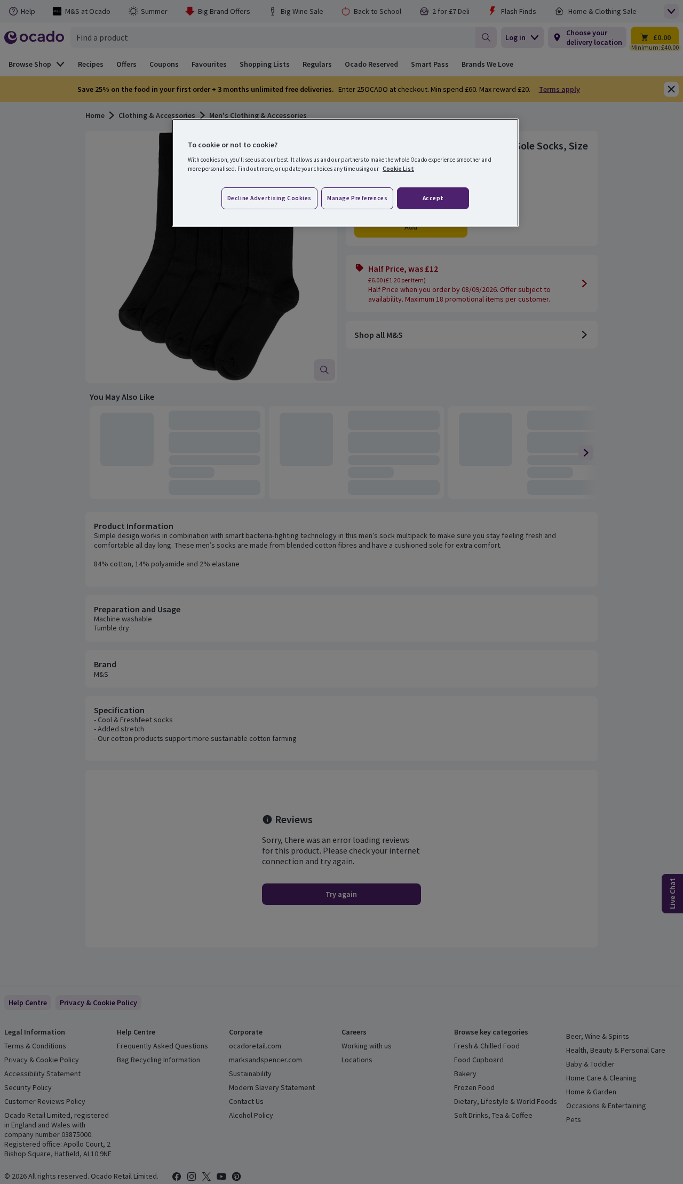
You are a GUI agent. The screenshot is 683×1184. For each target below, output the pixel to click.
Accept (433, 198)
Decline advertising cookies (269, 198)
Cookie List (398, 168)
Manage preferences (357, 198)
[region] (345, 173)
